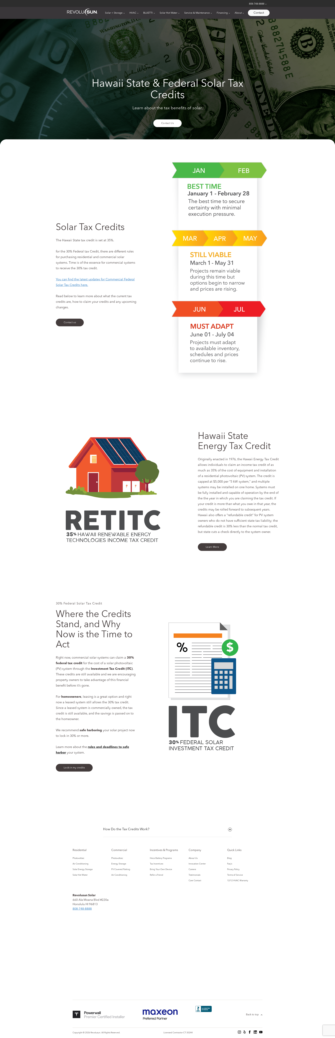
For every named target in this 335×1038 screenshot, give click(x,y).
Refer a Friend (156, 875)
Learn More (212, 547)
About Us (193, 858)
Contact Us (167, 123)
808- (82, 908)
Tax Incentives (156, 864)
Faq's (229, 864)
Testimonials (194, 875)
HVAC (132, 13)
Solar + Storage (113, 13)
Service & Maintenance (197, 13)
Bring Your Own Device (161, 869)
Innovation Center (197, 864)
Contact (259, 12)
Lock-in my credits (74, 767)
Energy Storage (118, 864)
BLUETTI (148, 13)
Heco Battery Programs (161, 858)
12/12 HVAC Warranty (237, 881)
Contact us (70, 322)
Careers (192, 869)
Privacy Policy (233, 869)
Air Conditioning (80, 864)
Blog (229, 858)
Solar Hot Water (168, 13)
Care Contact (195, 881)
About (238, 13)
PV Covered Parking (120, 869)
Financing (222, 13)
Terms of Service (235, 875)
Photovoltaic (78, 858)
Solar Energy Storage (83, 869)
